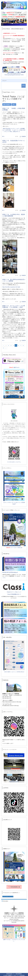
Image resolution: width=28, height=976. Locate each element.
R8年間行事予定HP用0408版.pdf (10, 572)
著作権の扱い (9, 974)
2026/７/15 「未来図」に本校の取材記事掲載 (13, 109)
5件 (14, 104)
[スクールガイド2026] (14, 529)
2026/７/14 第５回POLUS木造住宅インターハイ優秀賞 (13, 280)
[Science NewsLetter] (14, 767)
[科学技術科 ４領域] (14, 867)
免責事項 (19, 974)
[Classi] (14, 586)
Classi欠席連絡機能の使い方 (14, 594)
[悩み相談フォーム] (14, 625)
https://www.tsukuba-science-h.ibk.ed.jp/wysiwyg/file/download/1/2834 (14, 73)
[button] (3, 18)
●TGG (4, 62)
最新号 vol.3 (16, 367)
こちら (3, 577)
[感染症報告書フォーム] (14, 609)
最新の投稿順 (6, 104)
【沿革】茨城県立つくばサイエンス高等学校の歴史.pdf (14, 671)
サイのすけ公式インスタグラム (14, 462)
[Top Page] (14, 5)
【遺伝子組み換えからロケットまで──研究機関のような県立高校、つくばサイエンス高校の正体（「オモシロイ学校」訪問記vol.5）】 (13, 130)
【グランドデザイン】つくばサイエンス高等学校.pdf (14, 503)
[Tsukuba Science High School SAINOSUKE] (14, 834)
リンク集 (15, 974)
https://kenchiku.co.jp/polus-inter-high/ (11, 287)
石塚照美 (23, 136)
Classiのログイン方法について (14, 592)
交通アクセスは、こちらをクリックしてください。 (14, 940)
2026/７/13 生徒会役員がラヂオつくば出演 (13, 141)
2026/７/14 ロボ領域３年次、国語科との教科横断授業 (13, 215)
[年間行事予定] (14, 564)
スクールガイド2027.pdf (16, 547)
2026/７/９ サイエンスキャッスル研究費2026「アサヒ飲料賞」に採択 (13, 306)
